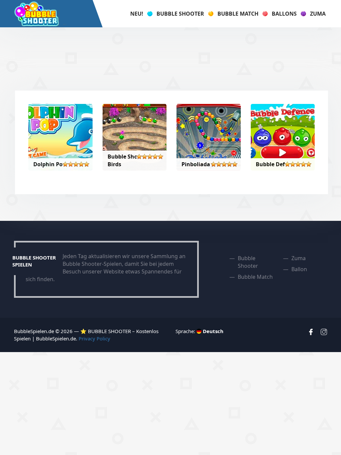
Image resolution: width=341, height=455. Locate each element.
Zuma (318, 13)
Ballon (299, 269)
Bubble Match (237, 13)
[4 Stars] (81, 164)
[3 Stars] (76, 164)
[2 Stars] (70, 164)
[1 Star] (65, 164)
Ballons (284, 13)
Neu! (136, 13)
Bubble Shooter (180, 13)
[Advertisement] (170, 59)
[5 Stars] (86, 164)
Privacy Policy (94, 338)
